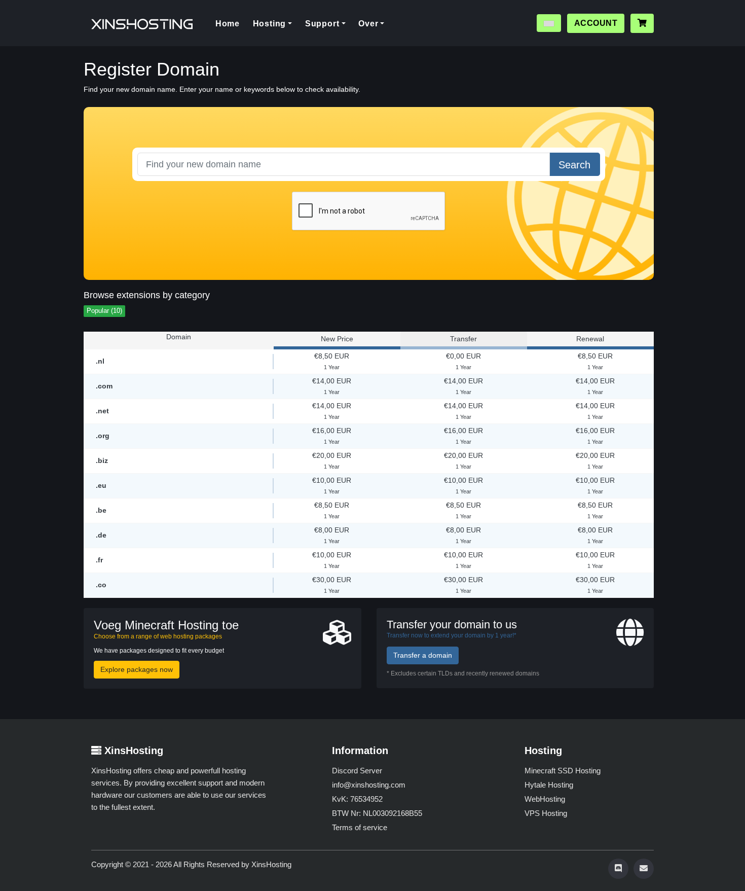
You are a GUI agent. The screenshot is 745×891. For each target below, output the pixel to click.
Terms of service (359, 827)
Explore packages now (136, 669)
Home (230, 23)
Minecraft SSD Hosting (563, 770)
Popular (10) (104, 310)
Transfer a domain (422, 655)
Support (322, 23)
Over (368, 23)
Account (596, 23)
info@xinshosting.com (368, 784)
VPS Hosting (546, 813)
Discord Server (357, 770)
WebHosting (545, 799)
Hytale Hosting (549, 784)
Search (574, 164)
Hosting (269, 23)
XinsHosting (271, 864)
